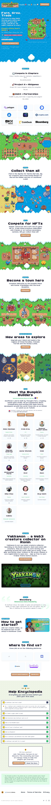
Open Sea (25, 235)
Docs (23, 792)
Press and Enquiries (20, 674)
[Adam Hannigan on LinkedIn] (10, 438)
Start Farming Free (10, 43)
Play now (44, 4)
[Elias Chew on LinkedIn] (9, 503)
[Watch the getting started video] (37, 625)
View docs (25, 89)
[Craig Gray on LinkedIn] (26, 438)
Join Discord (18, 763)
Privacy (46, 792)
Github (30, 414)
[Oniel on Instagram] (43, 460)
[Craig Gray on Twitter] (24, 438)
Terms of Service (34, 792)
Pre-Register (25, 559)
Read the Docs (32, 763)
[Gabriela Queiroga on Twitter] (9, 460)
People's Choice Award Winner (10, 29)
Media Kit (35, 674)
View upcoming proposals (25, 79)
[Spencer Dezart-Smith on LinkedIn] (43, 438)
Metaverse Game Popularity (25, 601)
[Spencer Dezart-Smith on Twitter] (41, 438)
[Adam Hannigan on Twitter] (8, 438)
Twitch (21, 414)
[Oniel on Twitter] (40, 460)
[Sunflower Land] (2, 792)
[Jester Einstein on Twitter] (25, 460)
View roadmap (25, 98)
